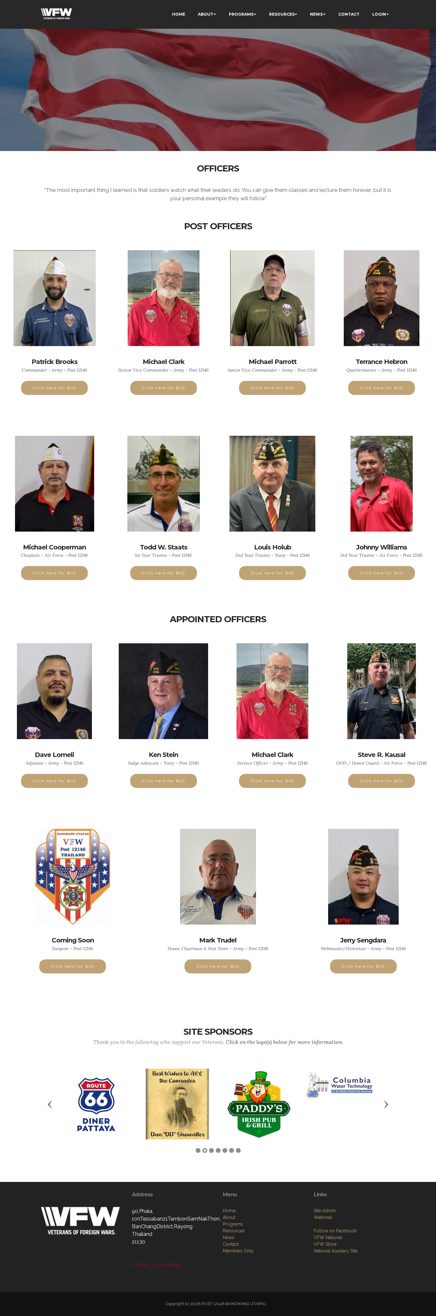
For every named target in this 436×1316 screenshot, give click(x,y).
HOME (178, 14)
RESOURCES (282, 14)
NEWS (316, 14)
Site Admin (325, 1210)
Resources (234, 1230)
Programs (233, 1224)
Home (229, 1210)
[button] (50, 1104)
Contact (231, 1244)
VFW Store (325, 1244)
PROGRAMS (241, 14)
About (229, 1217)
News (228, 1237)
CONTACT (348, 14)
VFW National (328, 1237)
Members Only (238, 1250)
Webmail (323, 1217)
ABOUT (205, 14)
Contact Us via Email (156, 1265)
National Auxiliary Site (335, 1250)
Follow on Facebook (335, 1230)
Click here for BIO (54, 387)
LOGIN (379, 14)
